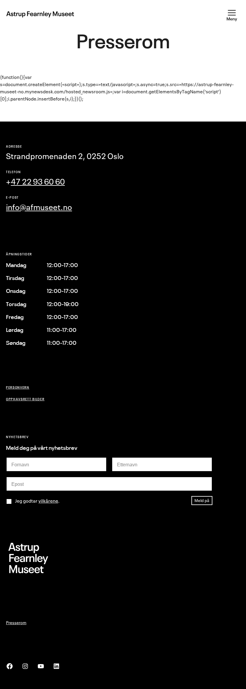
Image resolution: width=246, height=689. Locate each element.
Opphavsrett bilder (25, 399)
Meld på (201, 500)
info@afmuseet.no (39, 207)
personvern (17, 387)
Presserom (16, 622)
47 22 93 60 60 (38, 182)
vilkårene (48, 501)
